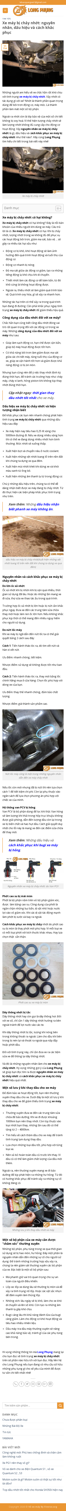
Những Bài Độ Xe (12, 1426)
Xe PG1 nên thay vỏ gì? (15, 1463)
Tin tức (6, 18)
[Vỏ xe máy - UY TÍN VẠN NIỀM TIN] (33, 10)
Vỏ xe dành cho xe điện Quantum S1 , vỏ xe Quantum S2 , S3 (28, 1471)
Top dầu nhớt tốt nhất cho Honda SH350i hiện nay (32, 1490)
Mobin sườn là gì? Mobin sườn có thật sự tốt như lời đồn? (32, 1481)
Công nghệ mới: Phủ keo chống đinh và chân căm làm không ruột (31, 1454)
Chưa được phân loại (14, 1419)
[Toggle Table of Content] (56, 208)
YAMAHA (7, 1438)
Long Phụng (45, 1352)
